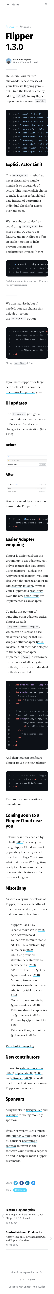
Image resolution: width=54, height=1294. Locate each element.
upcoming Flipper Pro (20, 392)
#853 (9, 434)
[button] (45, 4)
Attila (42, 1286)
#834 (32, 1035)
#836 (20, 842)
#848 (36, 1005)
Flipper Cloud (20, 1135)
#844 (14, 995)
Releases (20, 1190)
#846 (40, 642)
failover (28, 585)
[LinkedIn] (27, 1183)
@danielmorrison (31, 1068)
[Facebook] (21, 1183)
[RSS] (41, 1272)
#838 (32, 965)
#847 (39, 251)
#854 (36, 1015)
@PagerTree (34, 1110)
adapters (34, 560)
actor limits (31, 595)
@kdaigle (12, 1115)
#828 (41, 930)
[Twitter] (16, 1183)
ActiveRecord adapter (20, 575)
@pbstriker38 (24, 1073)
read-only (36, 590)
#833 (14, 1025)
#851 (44, 429)
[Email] (33, 1183)
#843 (36, 975)
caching (16, 585)
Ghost (27, 1286)
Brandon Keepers (22, 59)
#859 (29, 950)
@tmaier (17, 1078)
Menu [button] (15, 4)
